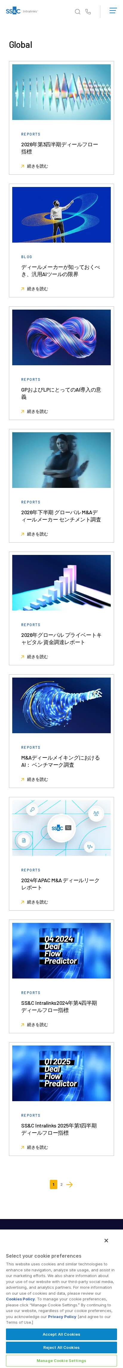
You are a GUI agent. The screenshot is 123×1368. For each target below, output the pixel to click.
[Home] (22, 11)
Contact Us (88, 12)
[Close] (106, 1240)
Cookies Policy (20, 1299)
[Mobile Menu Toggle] (113, 9)
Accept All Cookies (61, 1334)
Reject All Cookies (61, 1347)
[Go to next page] (69, 1184)
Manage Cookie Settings (61, 1360)
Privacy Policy (62, 1316)
